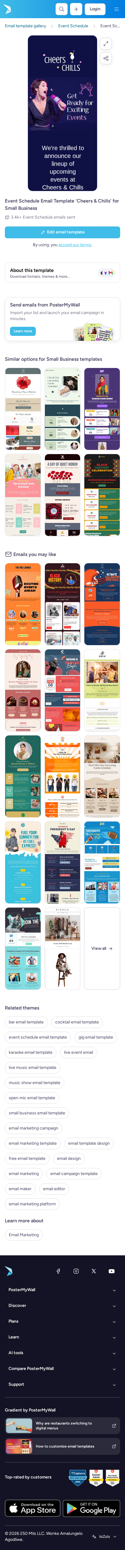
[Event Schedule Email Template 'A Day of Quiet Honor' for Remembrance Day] (63, 495)
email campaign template (74, 1173)
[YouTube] (112, 1271)
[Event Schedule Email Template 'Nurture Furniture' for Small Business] (102, 776)
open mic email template (32, 1097)
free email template (27, 1158)
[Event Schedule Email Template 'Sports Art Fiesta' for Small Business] (63, 690)
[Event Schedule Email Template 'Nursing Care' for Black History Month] (63, 604)
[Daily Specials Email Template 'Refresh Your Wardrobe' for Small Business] (63, 948)
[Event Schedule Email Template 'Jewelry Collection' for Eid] (23, 690)
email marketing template (33, 1143)
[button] (106, 44)
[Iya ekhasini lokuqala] (6, 9)
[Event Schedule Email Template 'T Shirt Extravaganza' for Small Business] (23, 948)
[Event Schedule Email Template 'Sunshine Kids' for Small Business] (23, 495)
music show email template (34, 1082)
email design (69, 1158)
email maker (20, 1188)
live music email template (32, 1067)
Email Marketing (24, 1234)
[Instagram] (76, 1271)
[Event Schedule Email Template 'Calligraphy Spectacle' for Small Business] (102, 604)
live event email (78, 1052)
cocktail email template (77, 1022)
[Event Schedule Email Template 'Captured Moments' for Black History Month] (102, 495)
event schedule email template (38, 1037)
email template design (89, 1143)
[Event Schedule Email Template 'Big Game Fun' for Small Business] (102, 862)
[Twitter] (94, 1271)
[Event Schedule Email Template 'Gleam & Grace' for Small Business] (63, 409)
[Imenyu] (116, 9)
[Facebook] (58, 1271)
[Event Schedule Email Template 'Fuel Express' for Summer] (23, 862)
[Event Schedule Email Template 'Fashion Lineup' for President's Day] (63, 862)
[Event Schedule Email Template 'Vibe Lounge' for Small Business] (23, 604)
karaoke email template (30, 1052)
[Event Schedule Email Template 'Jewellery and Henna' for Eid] (23, 776)
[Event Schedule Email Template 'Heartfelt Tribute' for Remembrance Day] (23, 409)
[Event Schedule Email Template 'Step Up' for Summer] (102, 690)
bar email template (26, 1022)
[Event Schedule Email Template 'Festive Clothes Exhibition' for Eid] (102, 409)
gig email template (96, 1037)
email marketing (24, 1173)
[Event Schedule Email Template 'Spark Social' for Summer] (63, 776)
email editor (54, 1188)
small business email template (37, 1113)
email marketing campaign (33, 1128)
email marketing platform (32, 1204)
